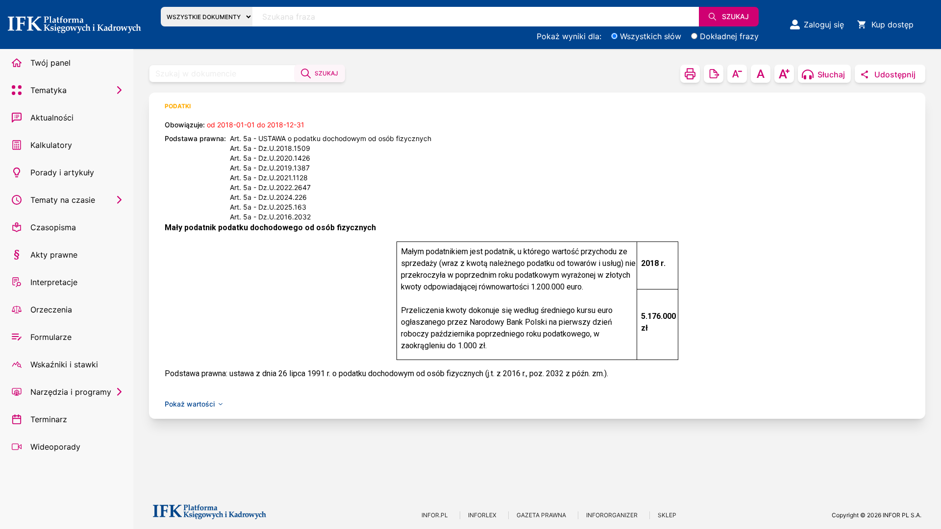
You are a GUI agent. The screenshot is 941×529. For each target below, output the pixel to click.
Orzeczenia (51, 309)
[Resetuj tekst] (760, 74)
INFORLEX (482, 515)
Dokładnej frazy (729, 36)
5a (247, 138)
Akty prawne (53, 255)
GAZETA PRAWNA (541, 515)
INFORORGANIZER (612, 515)
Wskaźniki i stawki (64, 364)
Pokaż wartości (190, 404)
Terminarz (48, 419)
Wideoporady (55, 447)
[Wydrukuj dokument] (690, 74)
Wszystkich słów (650, 36)
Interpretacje (53, 282)
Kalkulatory (51, 145)
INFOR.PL (434, 515)
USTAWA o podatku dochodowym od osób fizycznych (344, 138)
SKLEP (667, 515)
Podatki (178, 106)
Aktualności (52, 117)
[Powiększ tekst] (784, 74)
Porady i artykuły (62, 172)
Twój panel (50, 63)
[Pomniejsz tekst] (737, 74)
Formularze (51, 337)
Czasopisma (53, 227)
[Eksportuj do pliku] (713, 74)
